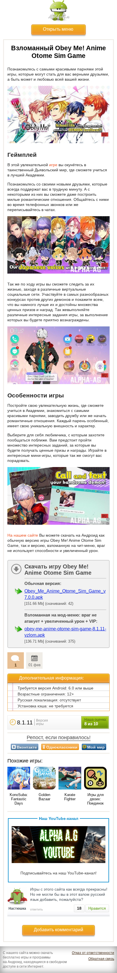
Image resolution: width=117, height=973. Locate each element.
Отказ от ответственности (93, 953)
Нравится (97, 908)
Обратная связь (101, 959)
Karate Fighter (70, 797)
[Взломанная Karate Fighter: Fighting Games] (69, 778)
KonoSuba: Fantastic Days (19, 799)
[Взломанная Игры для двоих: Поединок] (95, 778)
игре (53, 164)
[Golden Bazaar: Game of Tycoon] (44, 778)
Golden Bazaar (44, 797)
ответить (36, 909)
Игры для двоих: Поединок (95, 799)
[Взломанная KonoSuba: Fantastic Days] (18, 778)
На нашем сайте (22, 535)
